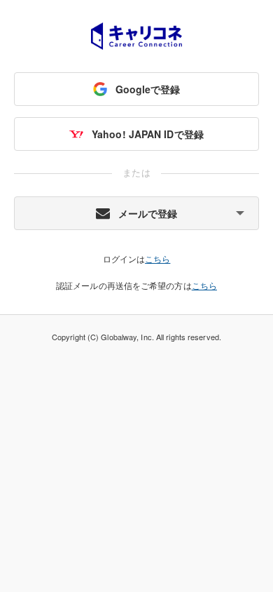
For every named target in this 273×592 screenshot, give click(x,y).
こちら (157, 258)
